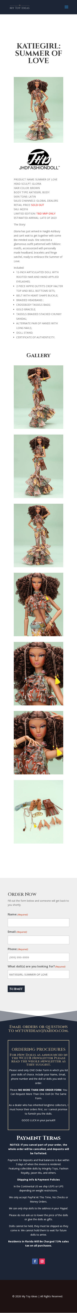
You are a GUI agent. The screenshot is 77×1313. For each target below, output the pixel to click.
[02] (38, 428)
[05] (38, 635)
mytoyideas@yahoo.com (41, 1030)
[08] (38, 842)
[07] (38, 773)
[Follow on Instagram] (42, 1261)
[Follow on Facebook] (35, 1261)
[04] (38, 566)
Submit (16, 988)
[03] (38, 497)
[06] (38, 704)
